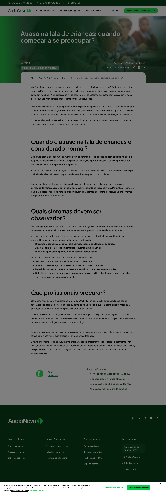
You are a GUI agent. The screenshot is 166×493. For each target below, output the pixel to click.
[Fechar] (160, 483)
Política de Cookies (37, 490)
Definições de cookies (114, 487)
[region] (83, 487)
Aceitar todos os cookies (139, 487)
